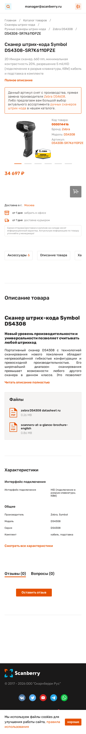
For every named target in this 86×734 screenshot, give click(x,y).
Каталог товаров (35, 20)
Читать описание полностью (27, 382)
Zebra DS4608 (54, 96)
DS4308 (69, 134)
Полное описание (19, 80)
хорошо (73, 722)
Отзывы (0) (15, 573)
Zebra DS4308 (63, 29)
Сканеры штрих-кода (20, 24)
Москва (29, 205)
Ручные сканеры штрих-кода (25, 29)
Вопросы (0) (42, 573)
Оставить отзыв (34, 592)
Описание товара (53, 255)
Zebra (66, 129)
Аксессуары (19, 255)
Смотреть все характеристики (29, 546)
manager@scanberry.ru (43, 6)
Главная (10, 20)
